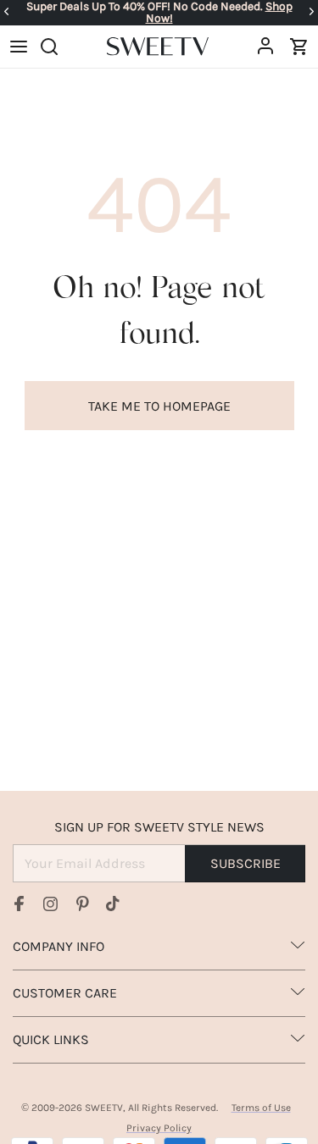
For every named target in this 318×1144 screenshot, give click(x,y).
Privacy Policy (159, 1128)
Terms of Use (261, 1108)
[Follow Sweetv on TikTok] (113, 903)
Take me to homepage (159, 406)
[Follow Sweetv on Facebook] (19, 903)
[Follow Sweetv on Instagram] (51, 903)
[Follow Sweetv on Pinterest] (82, 903)
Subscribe (245, 863)
